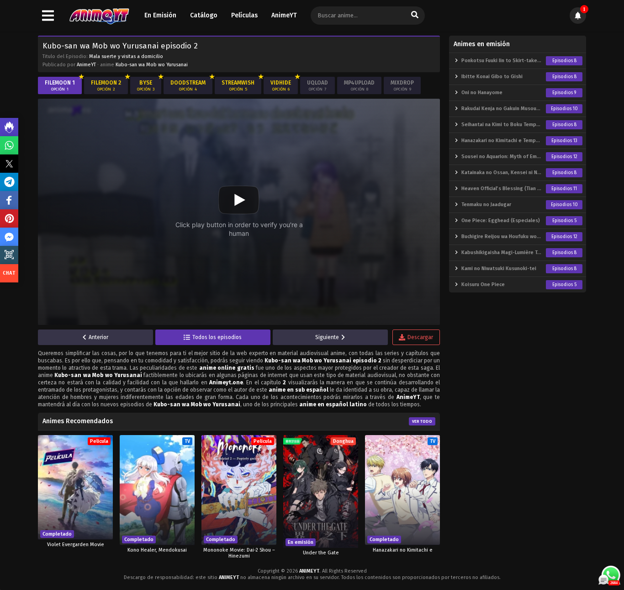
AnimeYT (284, 15)
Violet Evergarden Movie (75, 544)
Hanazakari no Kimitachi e (403, 550)
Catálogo (203, 15)
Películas (244, 15)
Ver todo (422, 421)
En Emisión (160, 15)
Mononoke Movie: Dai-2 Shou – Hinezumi (239, 553)
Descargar (420, 337)
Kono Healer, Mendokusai (157, 550)
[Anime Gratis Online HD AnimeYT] (99, 16)
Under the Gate (321, 553)
